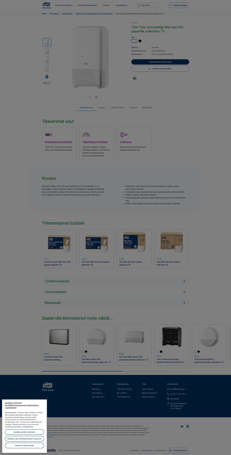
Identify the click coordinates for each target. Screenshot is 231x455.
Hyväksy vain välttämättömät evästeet (24, 439)
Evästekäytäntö (27, 427)
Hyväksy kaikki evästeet (24, 432)
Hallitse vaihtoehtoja (24, 445)
